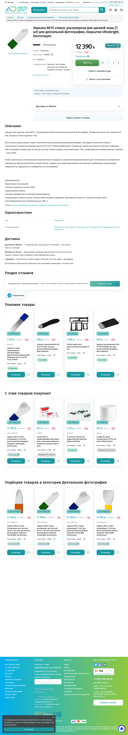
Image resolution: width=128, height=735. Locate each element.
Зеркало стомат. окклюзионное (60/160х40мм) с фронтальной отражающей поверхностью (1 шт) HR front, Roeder (18, 354)
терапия (14, 205)
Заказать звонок (114, 5)
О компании (23, 2)
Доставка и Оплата (46, 106)
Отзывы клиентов (12, 667)
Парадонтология (54, 205)
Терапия (58, 227)
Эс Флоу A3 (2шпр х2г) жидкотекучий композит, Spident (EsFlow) (77, 439)
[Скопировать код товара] (52, 55)
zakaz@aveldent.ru (101, 683)
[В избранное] (103, 63)
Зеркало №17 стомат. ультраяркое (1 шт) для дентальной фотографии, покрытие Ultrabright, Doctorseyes (107, 530)
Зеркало (58, 220)
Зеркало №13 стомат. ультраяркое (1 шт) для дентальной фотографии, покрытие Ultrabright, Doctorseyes (17, 441)
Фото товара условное (18, 54)
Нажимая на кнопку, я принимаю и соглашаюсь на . (46, 702)
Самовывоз (60, 2)
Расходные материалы (73, 688)
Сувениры (68, 691)
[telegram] (96, 665)
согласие (45, 722)
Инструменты (69, 679)
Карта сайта (10, 697)
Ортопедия (23, 205)
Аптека (67, 667)
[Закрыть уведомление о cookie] (53, 717)
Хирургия (43, 205)
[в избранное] (28, 374)
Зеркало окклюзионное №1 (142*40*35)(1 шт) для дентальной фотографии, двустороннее (48, 347)
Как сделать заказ (12, 664)
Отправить (48, 714)
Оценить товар (105, 284)
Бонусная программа (13, 691)
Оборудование (70, 685)
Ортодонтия (33, 205)
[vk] (104, 665)
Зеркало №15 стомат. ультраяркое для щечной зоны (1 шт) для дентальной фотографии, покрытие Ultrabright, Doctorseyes (48, 530)
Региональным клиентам (15, 685)
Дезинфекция (69, 670)
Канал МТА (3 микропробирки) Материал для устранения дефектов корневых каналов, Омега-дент (48, 441)
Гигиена (65, 205)
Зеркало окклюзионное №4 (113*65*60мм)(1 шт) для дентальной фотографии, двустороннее (108, 347)
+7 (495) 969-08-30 (103, 679)
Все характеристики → (41, 75)
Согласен (29, 729)
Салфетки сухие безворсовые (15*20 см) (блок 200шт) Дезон (106, 439)
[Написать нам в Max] (122, 728)
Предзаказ (81, 56)
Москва (11, 2)
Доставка (35, 2)
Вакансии (9, 688)
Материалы (68, 682)
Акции (77, 2)
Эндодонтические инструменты (77, 694)
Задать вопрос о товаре (78, 118)
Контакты (70, 2)
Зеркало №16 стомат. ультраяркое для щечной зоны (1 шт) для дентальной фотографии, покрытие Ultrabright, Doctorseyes (18, 530)
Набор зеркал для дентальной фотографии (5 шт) (78, 346)
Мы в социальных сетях (105, 660)
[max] (100, 665)
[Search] (102, 10)
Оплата (43, 2)
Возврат (50, 2)
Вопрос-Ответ (10, 694)
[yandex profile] (108, 672)
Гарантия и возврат (13, 679)
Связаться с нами (41, 664)
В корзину (16, 375)
